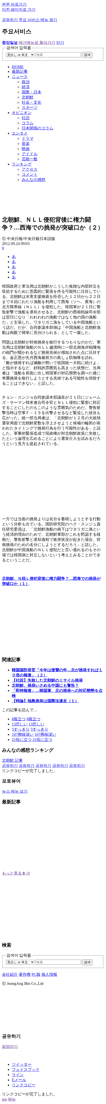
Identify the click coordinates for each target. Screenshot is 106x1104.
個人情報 (49, 974)
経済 (26, 87)
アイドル (29, 154)
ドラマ (28, 138)
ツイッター (22, 1064)
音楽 (26, 143)
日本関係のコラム (37, 128)
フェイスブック (25, 1069)
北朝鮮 (28, 97)
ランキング (22, 164)
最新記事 (20, 71)
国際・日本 (31, 92)
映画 (26, 149)
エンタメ (20, 133)
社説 (26, 118)
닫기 (60, 42)
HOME (18, 67)
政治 (26, 82)
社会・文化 (31, 102)
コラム (28, 123)
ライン (18, 1075)
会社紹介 (10, 974)
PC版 (36, 974)
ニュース (20, 77)
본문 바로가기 (14, 4)
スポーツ (29, 107)
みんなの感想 (33, 180)
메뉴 (12, 1099)
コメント (29, 174)
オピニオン (22, 113)
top (4, 1099)
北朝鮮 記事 (12, 760)
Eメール (19, 1080)
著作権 (25, 974)
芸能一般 (29, 159)
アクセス (29, 169)
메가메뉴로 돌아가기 (37, 42)
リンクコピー (23, 1085)
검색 (87, 55)
